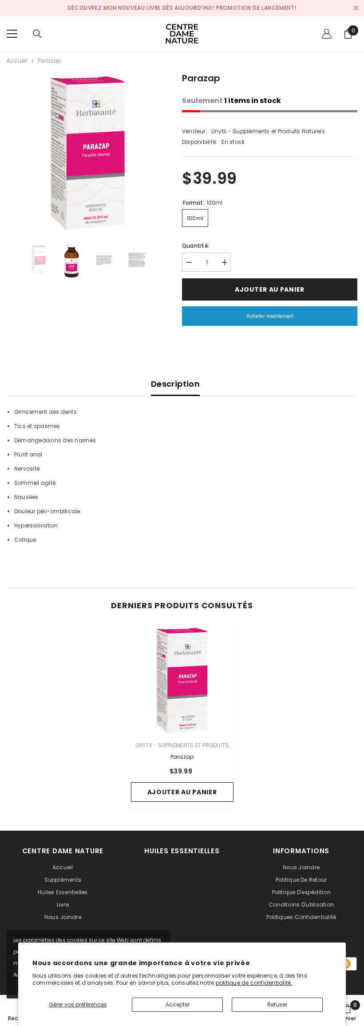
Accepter (178, 1004)
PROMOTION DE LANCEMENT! (256, 8)
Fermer (356, 8)
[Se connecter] (327, 34)
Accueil (17, 60)
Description (175, 383)
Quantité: (196, 246)
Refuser (277, 1004)
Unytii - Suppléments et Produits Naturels (268, 131)
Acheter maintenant (269, 316)
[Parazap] (182, 680)
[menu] (12, 33)
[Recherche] (37, 33)
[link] (347, 1012)
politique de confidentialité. (254, 982)
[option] (88, 152)
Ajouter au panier (271, 289)
